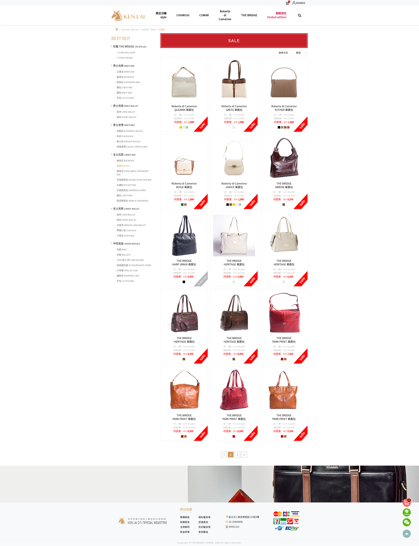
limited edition (129, 29)
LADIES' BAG (148, 29)
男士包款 (123, 65)
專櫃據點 (185, 517)
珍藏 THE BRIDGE (130, 46)
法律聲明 (186, 526)
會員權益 (204, 531)
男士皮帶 (124, 125)
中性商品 (126, 243)
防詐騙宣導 (204, 526)
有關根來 (186, 522)
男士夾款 (125, 106)
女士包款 (124, 154)
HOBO (161, 29)
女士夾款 (126, 208)
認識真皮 (204, 522)
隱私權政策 (203, 517)
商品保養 (186, 531)
